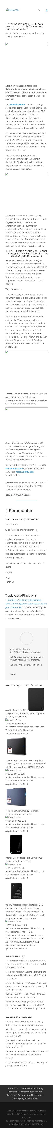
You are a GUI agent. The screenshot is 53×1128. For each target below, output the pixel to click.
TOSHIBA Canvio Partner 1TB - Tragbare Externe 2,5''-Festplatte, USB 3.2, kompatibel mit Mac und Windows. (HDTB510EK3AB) (25, 764)
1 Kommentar (19, 36)
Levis (7, 1062)
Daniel (8, 1051)
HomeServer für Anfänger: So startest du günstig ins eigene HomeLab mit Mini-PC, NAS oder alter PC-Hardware (24, 1005)
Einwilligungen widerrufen (25, 1098)
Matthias (10, 519)
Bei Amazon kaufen (14, 726)
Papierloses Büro (37, 33)
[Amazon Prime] (13, 720)
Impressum (12, 1088)
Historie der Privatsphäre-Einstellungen (25, 1095)
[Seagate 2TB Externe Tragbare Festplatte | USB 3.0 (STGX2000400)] (36, 710)
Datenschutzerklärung (32, 1088)
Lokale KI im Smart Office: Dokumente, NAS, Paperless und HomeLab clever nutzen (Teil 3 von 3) (25, 964)
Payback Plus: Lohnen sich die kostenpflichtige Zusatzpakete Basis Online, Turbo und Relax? (25, 1043)
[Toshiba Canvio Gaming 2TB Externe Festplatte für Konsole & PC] (16, 807)
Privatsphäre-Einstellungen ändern (25, 1091)
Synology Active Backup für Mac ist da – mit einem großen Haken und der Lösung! (26, 1054)
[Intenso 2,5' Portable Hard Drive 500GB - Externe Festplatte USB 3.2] (16, 854)
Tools (7, 36)
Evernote (24, 33)
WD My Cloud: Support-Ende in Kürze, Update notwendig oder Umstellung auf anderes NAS (26, 1032)
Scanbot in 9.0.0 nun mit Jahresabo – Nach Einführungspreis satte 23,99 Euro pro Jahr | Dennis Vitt (26, 604)
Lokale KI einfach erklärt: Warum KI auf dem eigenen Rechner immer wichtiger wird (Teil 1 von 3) (26, 986)
